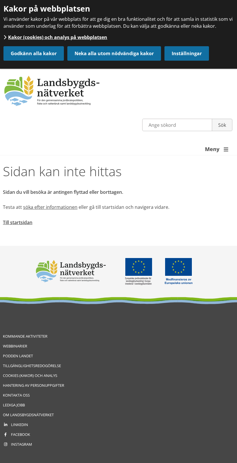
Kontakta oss (16, 395)
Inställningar (187, 53)
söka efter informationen (50, 207)
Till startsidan (17, 222)
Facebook (20, 434)
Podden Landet (18, 355)
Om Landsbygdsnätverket (28, 414)
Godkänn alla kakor (34, 53)
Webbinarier (15, 346)
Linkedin (19, 424)
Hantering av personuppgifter (33, 385)
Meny (216, 149)
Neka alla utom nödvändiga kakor (114, 53)
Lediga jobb (14, 405)
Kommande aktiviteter (25, 336)
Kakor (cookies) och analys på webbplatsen (57, 37)
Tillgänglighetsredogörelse (32, 365)
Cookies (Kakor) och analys (30, 375)
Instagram (21, 444)
